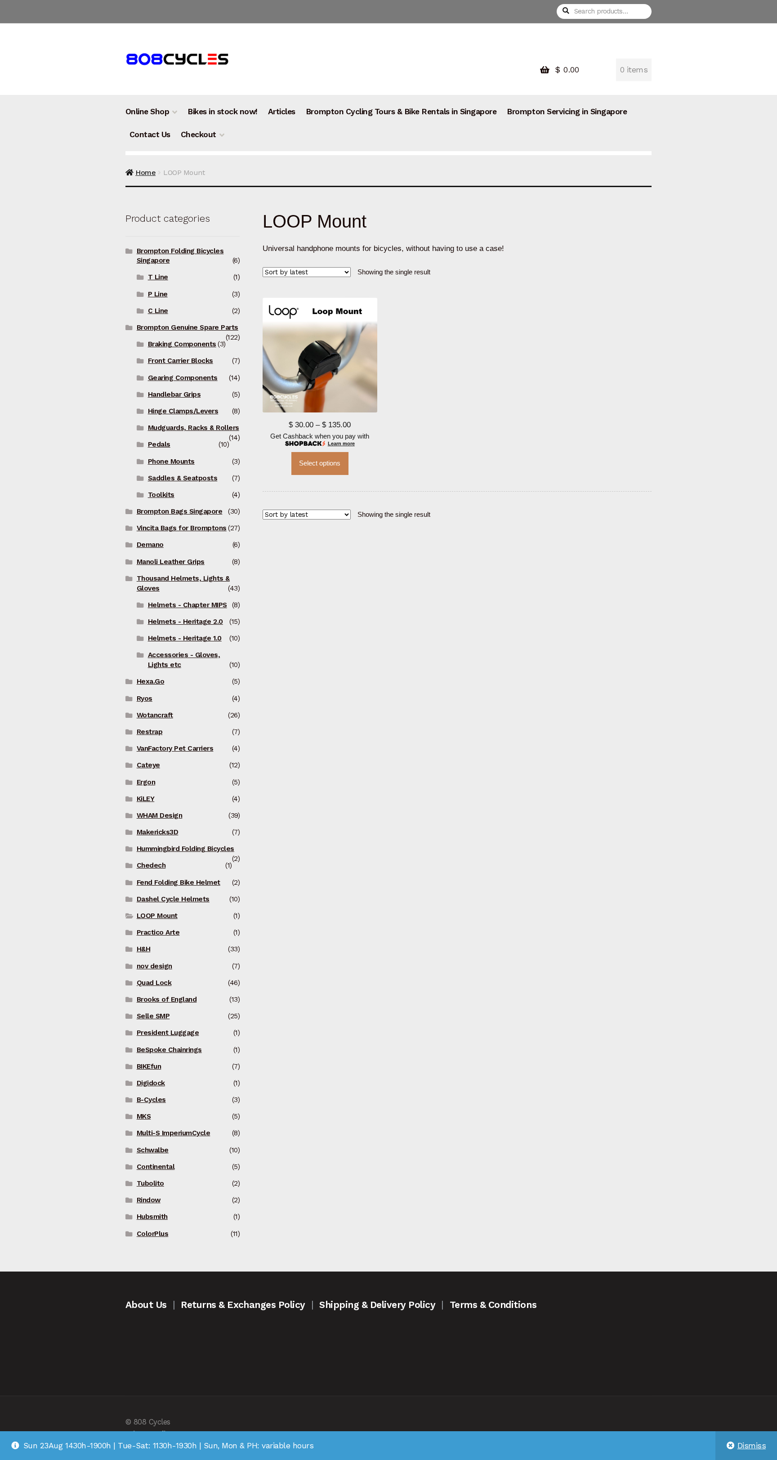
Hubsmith (152, 1217)
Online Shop (147, 111)
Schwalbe (153, 1150)
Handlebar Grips (174, 394)
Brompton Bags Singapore (180, 511)
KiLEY (146, 799)
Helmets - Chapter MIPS (187, 605)
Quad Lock (154, 983)
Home (145, 172)
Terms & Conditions (493, 1304)
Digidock (151, 1083)
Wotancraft (155, 715)
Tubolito (150, 1183)
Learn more (341, 443)
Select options (319, 463)
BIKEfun (149, 1066)
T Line (158, 277)
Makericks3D (158, 832)
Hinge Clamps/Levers (183, 411)
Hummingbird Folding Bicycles (185, 849)
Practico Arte (158, 932)
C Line (158, 311)
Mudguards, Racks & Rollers (193, 428)
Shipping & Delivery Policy (377, 1304)
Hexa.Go (151, 681)
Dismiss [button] (751, 1445)
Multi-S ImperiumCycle (173, 1133)
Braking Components (182, 344)
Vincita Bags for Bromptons (182, 528)
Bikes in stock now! (223, 111)
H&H (144, 949)
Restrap (150, 732)
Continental (156, 1167)
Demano (150, 545)
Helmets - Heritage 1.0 (185, 638)
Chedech (151, 865)
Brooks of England (167, 999)
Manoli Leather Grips (171, 562)
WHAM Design (160, 815)
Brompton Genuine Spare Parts (187, 327)
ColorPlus (153, 1234)
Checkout (198, 134)
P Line (158, 294)
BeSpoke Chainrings (169, 1050)
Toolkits (161, 495)
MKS (144, 1116)
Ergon (146, 782)
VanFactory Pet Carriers (175, 748)
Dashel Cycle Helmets (173, 899)
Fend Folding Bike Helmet (178, 882)
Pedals (159, 444)
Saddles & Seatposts (183, 478)
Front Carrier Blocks (180, 361)
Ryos (144, 698)
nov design (154, 966)
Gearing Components (183, 378)
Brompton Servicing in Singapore (567, 111)
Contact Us (150, 134)
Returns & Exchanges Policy (243, 1304)
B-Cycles (151, 1100)
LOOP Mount (157, 916)
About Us (146, 1304)
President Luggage (168, 1033)
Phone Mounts (171, 461)
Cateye (148, 765)
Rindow (149, 1200)
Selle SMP (153, 1016)
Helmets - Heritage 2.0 (185, 622)
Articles (281, 111)
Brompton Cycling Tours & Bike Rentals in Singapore (401, 111)
